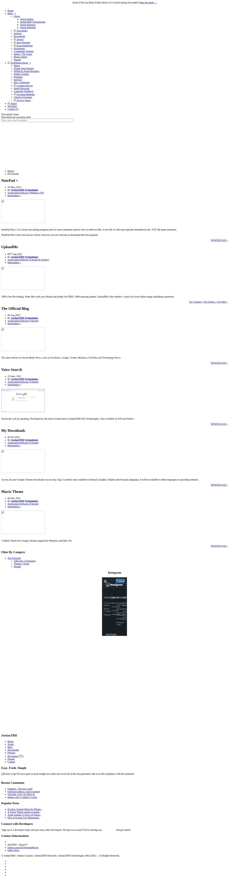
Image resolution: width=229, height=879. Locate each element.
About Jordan (26, 19)
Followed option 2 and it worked (23, 791)
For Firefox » (210, 302)
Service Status (23, 100)
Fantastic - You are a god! (20, 788)
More (10, 13)
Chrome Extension (23, 97)
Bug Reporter (23, 42)
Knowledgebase (24, 45)
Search (20, 39)
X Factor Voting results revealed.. (23, 812)
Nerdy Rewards (21, 88)
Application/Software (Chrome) (23, 320)
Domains (18, 77)
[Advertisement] (114, 145)
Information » (14, 195)
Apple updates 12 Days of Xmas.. (24, 815)
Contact (11, 761)
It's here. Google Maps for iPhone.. (24, 809)
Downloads (19, 36)
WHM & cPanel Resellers (26, 71)
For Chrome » (196, 302)
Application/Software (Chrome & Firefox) (28, 259)
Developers (19, 48)
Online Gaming (21, 74)
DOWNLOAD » (219, 240)
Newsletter (21, 30)
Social (13, 103)
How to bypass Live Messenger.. (23, 817)
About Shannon (28, 24)
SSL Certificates (22, 82)
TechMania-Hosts (19, 63)
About (17, 16)
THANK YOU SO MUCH (21, 794)
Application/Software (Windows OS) (25, 192)
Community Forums (23, 51)
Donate (17, 59)
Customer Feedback (23, 91)
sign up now (109, 830)
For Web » (222, 302)
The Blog (12, 106)
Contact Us (13, 109)
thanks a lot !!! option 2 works (22, 797)
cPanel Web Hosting (24, 68)
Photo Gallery (20, 57)
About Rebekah (28, 27)
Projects (17, 33)
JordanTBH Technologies (32, 22)
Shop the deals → (148, 2)
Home (10, 10)
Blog (9, 747)
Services (18, 79)
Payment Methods (25, 94)
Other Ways (13, 850)
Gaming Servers (24, 85)
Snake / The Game (23, 54)
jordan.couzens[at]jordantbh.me (22, 847)
